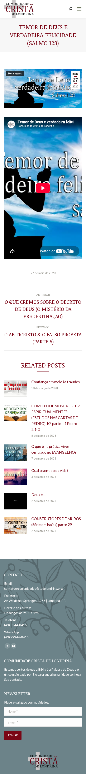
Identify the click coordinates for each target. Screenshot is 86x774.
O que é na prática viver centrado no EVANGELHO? (53, 449)
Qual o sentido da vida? (49, 470)
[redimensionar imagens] (15, 388)
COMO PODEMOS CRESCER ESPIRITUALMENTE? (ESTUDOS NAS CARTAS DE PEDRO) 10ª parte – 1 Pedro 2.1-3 (55, 418)
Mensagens (15, 73)
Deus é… (38, 494)
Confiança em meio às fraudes (55, 381)
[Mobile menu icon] (79, 9)
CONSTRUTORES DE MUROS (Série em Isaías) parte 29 (56, 521)
